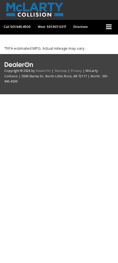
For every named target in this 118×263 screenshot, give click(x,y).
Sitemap (60, 70)
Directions (80, 26)
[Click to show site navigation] (109, 27)
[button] (17, 27)
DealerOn (43, 70)
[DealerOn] (19, 64)
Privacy (76, 70)
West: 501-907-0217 (52, 26)
